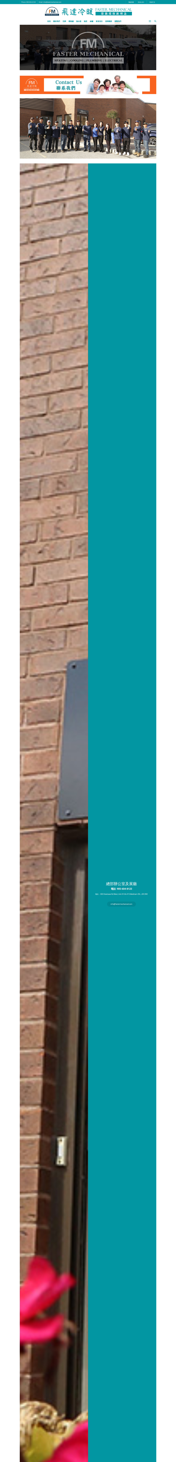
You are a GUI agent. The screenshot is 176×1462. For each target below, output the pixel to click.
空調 (64, 21)
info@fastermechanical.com (121, 904)
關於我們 (56, 21)
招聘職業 (108, 21)
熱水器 (78, 21)
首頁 (49, 21)
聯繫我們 (118, 21)
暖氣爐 (71, 21)
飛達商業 (131, 2)
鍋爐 (91, 21)
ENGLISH (141, 2)
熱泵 (85, 21)
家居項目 (99, 21)
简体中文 (152, 2)
